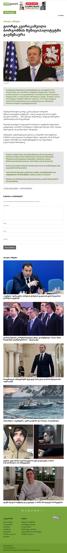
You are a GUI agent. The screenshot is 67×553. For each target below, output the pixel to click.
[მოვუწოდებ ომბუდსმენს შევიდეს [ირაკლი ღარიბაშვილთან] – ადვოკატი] (33, 360)
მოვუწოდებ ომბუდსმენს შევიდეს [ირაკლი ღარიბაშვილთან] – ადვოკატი (32, 380)
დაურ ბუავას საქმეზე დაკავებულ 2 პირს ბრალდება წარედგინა (33, 502)
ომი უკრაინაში (26, 527)
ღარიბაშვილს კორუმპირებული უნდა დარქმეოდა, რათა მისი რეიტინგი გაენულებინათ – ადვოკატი (32, 338)
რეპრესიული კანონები (28, 529)
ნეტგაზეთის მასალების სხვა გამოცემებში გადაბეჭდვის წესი (21, 550)
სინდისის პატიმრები (28, 522)
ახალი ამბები (11, 21)
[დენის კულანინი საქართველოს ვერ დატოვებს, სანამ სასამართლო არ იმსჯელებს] (33, 441)
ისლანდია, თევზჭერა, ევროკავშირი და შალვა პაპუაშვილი (31, 420)
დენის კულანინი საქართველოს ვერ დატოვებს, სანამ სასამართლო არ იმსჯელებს (28, 461)
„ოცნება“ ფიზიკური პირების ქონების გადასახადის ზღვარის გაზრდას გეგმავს (32, 297)
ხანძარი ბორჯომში (26, 188)
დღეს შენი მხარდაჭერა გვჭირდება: (20, 172)
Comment (6, 205)
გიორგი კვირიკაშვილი (11, 188)
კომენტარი (7, 529)
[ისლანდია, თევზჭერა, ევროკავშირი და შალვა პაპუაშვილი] (33, 402)
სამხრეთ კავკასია (9, 534)
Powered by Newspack (9, 548)
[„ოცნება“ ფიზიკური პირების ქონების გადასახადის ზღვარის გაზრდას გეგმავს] (33, 277)
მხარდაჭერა (10, 12)
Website (5, 239)
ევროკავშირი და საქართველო (31, 531)
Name (4, 223)
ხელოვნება (7, 531)
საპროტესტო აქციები (28, 524)
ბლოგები (6, 536)
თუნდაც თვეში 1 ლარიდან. (40, 174)
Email (4, 231)
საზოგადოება (8, 524)
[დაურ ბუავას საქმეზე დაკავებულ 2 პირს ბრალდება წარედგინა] (33, 483)
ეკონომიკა (6, 527)
